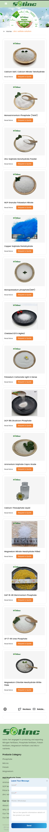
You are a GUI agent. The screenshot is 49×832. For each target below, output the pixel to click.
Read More (8, 77)
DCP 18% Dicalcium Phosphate (17, 420)
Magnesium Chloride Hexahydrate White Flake (22, 684)
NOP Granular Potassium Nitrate (18, 202)
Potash (6, 767)
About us (7, 805)
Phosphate (7, 759)
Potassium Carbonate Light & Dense (20, 377)
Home (9, 31)
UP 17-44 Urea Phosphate (15, 638)
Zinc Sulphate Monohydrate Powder (20, 159)
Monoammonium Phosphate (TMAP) (21, 115)
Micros (5, 763)
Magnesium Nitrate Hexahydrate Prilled (22, 551)
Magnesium (8, 771)
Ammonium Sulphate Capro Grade (20, 464)
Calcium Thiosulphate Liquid (17, 507)
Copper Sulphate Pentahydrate (18, 246)
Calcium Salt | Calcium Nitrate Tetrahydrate (24, 71)
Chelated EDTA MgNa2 (14, 333)
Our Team (7, 813)
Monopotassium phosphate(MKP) (19, 289)
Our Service (8, 817)
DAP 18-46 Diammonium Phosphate (20, 595)
